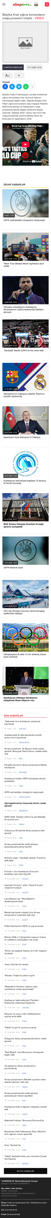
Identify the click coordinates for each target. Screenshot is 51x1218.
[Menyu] (4, 4)
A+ (7, 75)
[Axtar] (47, 4)
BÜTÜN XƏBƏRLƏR (25, 1171)
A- (19, 75)
